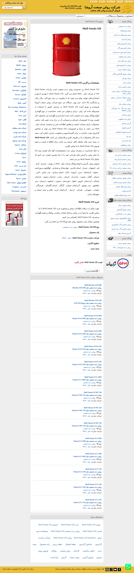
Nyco (24, 157)
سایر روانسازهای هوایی (122, 195)
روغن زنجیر (127, 82)
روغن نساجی (126, 115)
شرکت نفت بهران (19, 132)
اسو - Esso (22, 116)
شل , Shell (82, 94)
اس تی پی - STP (20, 166)
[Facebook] (119, 571)
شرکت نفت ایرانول (19, 141)
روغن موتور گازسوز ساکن (122, 74)
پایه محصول (45, 544)
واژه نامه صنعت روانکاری (14, 3)
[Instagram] (111, 571)
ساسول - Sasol (20, 170)
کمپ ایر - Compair (19, 187)
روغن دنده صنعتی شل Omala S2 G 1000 (87, 380)
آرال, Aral (22, 149)
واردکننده (55, 557)
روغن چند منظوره (124, 119)
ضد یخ (129, 136)
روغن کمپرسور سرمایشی (122, 52)
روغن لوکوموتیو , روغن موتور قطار (120, 219)
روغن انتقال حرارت (124, 70)
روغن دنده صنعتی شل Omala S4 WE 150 (87, 426)
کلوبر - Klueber (20, 69)
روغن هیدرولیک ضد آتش (122, 35)
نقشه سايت (6, 569)
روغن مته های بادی (124, 61)
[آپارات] (107, 571)
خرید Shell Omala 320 (70, 525)
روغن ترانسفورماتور (123, 65)
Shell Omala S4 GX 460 (93, 331)
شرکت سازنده (44, 538)
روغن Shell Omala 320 (91, 525)
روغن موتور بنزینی (124, 243)
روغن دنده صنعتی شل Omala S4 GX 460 (87, 334)
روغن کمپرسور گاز (124, 48)
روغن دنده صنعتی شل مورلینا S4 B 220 (88, 303)
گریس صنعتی (126, 123)
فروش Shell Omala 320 (48, 525)
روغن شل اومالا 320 (67, 222)
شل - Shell (22, 61)
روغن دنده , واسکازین (123, 214)
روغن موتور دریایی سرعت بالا (120, 168)
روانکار (54, 551)
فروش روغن (43, 551)
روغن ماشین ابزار (124, 87)
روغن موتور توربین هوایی (122, 182)
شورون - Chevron (19, 86)
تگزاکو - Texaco (20, 95)
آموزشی (120, 1)
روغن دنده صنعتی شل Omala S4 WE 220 (87, 410)
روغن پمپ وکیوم (125, 57)
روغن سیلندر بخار (125, 104)
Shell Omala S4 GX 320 (93, 346)
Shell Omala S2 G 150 (93, 500)
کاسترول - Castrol (19, 99)
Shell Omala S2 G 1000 (93, 377)
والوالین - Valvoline (19, 90)
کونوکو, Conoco (20, 153)
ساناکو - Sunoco (20, 145)
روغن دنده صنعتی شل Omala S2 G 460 (87, 456)
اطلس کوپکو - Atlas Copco (16, 183)
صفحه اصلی (129, 1)
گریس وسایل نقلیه (124, 233)
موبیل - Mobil (21, 65)
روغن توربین (126, 78)
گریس (64, 557)
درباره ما (102, 1)
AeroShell (22, 124)
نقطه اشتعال (70, 544)
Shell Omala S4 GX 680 (93, 316)
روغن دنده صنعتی (124, 26)
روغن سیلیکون (126, 145)
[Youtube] (115, 571)
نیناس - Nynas (21, 178)
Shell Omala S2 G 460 (93, 454)
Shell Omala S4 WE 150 (93, 423)
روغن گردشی (126, 39)
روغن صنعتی (65, 551)
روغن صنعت (74, 557)
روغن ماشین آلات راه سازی (121, 229)
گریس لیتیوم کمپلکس (123, 132)
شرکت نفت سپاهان (19, 128)
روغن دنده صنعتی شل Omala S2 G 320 (87, 472)
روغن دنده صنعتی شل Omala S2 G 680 (87, 441)
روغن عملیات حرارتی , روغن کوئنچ (121, 99)
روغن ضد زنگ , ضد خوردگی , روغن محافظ (121, 109)
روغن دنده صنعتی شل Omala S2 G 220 (87, 487)
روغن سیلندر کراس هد (123, 155)
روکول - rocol (21, 162)
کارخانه (77, 551)
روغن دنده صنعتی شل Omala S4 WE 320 (87, 395)
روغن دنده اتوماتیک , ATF (122, 247)
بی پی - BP (22, 82)
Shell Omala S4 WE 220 (93, 408)
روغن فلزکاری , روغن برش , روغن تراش (121, 92)
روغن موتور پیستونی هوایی (121, 178)
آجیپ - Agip (22, 103)
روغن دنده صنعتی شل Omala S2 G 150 (87, 502)
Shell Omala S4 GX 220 (93, 362)
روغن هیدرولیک (125, 31)
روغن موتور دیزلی (124, 205)
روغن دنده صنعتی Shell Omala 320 (65, 531)
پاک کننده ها (126, 141)
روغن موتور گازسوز (124, 209)
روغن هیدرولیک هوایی (123, 187)
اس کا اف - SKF (20, 111)
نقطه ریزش (58, 544)
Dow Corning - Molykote (17, 107)
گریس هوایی (126, 191)
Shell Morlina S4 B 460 (93, 285)
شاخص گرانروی (86, 544)
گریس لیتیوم (126, 128)
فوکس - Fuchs (21, 78)
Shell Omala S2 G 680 (93, 438)
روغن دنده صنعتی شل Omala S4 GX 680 (87, 318)
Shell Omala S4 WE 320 (93, 392)
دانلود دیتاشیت (89, 551)
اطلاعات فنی (90, 271)
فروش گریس (88, 557)
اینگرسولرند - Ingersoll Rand (15, 174)
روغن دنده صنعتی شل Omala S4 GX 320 (87, 349)
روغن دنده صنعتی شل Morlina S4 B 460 (87, 288)
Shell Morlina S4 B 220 (93, 300)
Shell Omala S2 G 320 (93, 469)
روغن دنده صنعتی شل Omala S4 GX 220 (87, 364)
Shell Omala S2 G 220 (93, 484)
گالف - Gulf (22, 120)
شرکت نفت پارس (19, 136)
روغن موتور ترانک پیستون (121, 164)
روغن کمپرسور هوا (124, 44)
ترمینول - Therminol (18, 191)
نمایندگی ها (111, 1)
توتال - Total (21, 74)
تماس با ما (93, 1)
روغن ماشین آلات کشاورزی (121, 225)
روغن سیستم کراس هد (123, 159)
